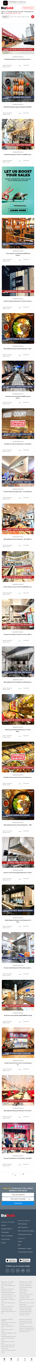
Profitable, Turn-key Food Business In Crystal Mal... (18, 444)
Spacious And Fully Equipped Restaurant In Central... (18, 872)
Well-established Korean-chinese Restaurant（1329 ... (18, 348)
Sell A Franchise (23, 1227)
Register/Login (28, 8)
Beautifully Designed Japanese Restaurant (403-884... (18, 107)
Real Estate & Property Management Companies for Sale (8, 1299)
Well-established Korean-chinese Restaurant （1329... (18, 825)
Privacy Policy (5, 1239)
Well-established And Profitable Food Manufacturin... (18, 682)
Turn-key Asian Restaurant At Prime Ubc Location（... (18, 968)
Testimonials (5, 1232)
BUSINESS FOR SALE (18, 56)
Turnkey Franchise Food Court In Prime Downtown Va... (18, 1063)
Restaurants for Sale (6, 1283)
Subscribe (18, 1203)
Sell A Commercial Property (26, 1231)
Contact (3, 1225)
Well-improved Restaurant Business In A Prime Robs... (18, 730)
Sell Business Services (25, 1234)
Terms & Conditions (7, 1235)
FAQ (19, 1245)
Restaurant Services (24, 1331)
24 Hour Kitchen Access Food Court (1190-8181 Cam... (18, 587)
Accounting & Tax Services (26, 1326)
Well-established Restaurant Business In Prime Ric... (18, 1110)
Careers (3, 1242)
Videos (20, 1241)
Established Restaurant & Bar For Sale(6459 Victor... (18, 154)
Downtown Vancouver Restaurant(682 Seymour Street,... (18, 397)
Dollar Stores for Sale (6, 1309)
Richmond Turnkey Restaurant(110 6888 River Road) (18, 1015)
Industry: (7, 65)
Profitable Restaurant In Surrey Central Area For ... (18, 59)
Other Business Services (25, 1321)
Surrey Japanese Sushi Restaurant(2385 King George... (18, 254)
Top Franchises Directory (25, 1252)
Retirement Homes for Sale (8, 1292)
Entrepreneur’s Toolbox (25, 1248)
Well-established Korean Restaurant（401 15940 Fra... (18, 539)
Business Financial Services (26, 1329)
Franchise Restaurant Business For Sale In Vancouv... (18, 301)
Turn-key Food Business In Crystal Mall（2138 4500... (18, 1158)
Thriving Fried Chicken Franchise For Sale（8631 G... (18, 634)
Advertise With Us (6, 1228)
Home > (3, 11)
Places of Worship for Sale (8, 1345)
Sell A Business (22, 1224)
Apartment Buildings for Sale (8, 1336)
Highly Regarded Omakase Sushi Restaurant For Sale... (18, 921)
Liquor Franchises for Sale (26, 1294)
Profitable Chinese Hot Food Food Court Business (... (18, 777)
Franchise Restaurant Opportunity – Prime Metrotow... (18, 491)
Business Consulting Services (27, 1328)
